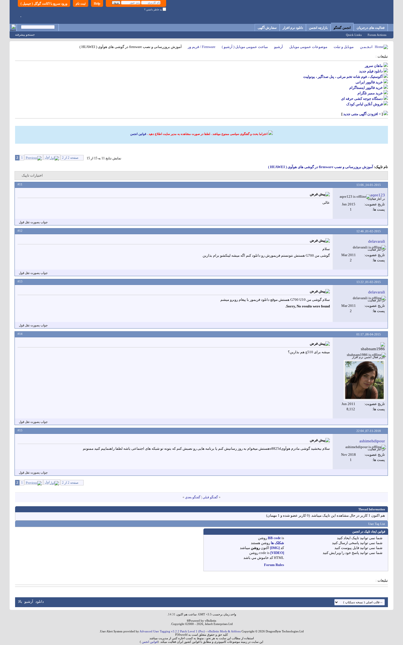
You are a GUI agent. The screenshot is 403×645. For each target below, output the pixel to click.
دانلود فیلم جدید (371, 71)
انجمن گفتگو (342, 28)
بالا (20, 601)
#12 (20, 230)
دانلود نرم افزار (293, 28)
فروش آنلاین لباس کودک (364, 104)
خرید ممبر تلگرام (370, 93)
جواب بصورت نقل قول (33, 222)
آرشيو (28, 601)
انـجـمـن (366, 47)
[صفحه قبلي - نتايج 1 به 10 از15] (33, 157)
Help (97, 3)
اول (47, 157)
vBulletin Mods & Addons (224, 631)
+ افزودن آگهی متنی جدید (362, 114)
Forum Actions (377, 34)
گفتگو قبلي (210, 497)
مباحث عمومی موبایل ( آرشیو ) (245, 47)
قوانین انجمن (138, 133)
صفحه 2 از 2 (70, 158)
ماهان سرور (374, 66)
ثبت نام (81, 3)
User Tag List (376, 523)
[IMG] (275, 548)
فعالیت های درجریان (371, 28)
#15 (20, 430)
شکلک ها (277, 543)
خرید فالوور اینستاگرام (366, 88)
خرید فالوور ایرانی (369, 82)
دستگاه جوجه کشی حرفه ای (362, 99)
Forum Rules (274, 565)
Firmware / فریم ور (201, 47)
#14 (20, 333)
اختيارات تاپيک (32, 175)
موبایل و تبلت (344, 47)
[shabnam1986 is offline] (364, 380)
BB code (274, 538)
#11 (20, 184)
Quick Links (354, 34)
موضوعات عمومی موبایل (308, 47)
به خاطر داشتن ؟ (153, 9)
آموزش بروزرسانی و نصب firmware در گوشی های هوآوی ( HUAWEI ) (320, 167)
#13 (20, 281)
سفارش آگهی (267, 28)
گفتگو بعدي (192, 497)
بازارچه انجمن (318, 28)
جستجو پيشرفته (25, 34)
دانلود (39, 601)
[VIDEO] (277, 553)
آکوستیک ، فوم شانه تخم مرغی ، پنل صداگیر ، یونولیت (343, 77)
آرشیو (278, 47)
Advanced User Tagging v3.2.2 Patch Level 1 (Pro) (172, 631)
